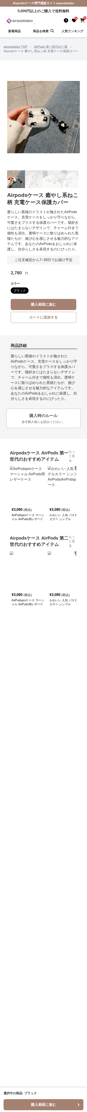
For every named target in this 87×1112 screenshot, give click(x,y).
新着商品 (14, 31)
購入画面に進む (43, 304)
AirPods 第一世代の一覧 (51, 46)
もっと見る (72, 456)
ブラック (19, 290)
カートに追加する (43, 317)
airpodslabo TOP (15, 46)
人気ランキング (72, 31)
